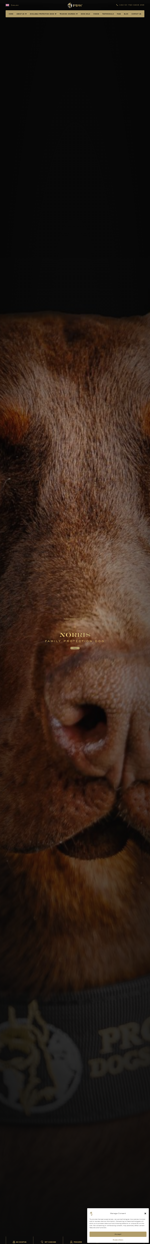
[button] (145, 1213)
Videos (96, 14)
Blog (126, 14)
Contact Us (136, 14)
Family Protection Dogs (75, 619)
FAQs (119, 14)
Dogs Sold (85, 14)
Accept (118, 1234)
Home (11, 14)
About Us (20, 14)
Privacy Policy (118, 1239)
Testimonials (108, 14)
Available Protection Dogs (42, 14)
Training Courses (67, 14)
